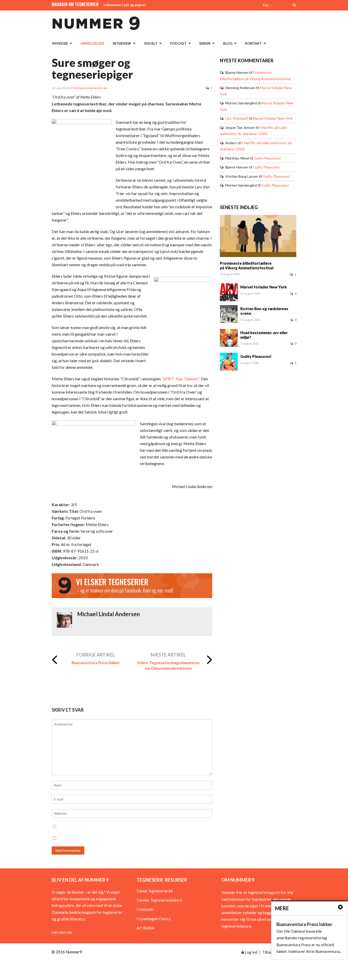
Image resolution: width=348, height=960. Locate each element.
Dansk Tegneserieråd (154, 891)
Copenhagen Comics (154, 918)
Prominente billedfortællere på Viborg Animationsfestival (246, 265)
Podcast (178, 43)
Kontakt (253, 43)
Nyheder (60, 43)
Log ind (250, 952)
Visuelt (150, 43)
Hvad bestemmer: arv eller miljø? (264, 334)
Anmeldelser (92, 43)
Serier (204, 43)
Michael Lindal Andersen (90, 88)
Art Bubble (146, 928)
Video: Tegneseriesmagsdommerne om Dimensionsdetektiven (168, 665)
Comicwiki (145, 909)
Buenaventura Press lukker (96, 662)
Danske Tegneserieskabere (159, 900)
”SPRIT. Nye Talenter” (180, 378)
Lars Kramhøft (236, 118)
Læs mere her (62, 932)
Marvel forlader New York (273, 118)
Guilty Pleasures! (267, 158)
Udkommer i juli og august (125, 5)
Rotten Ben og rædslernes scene (264, 310)
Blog (227, 43)
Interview (122, 43)
